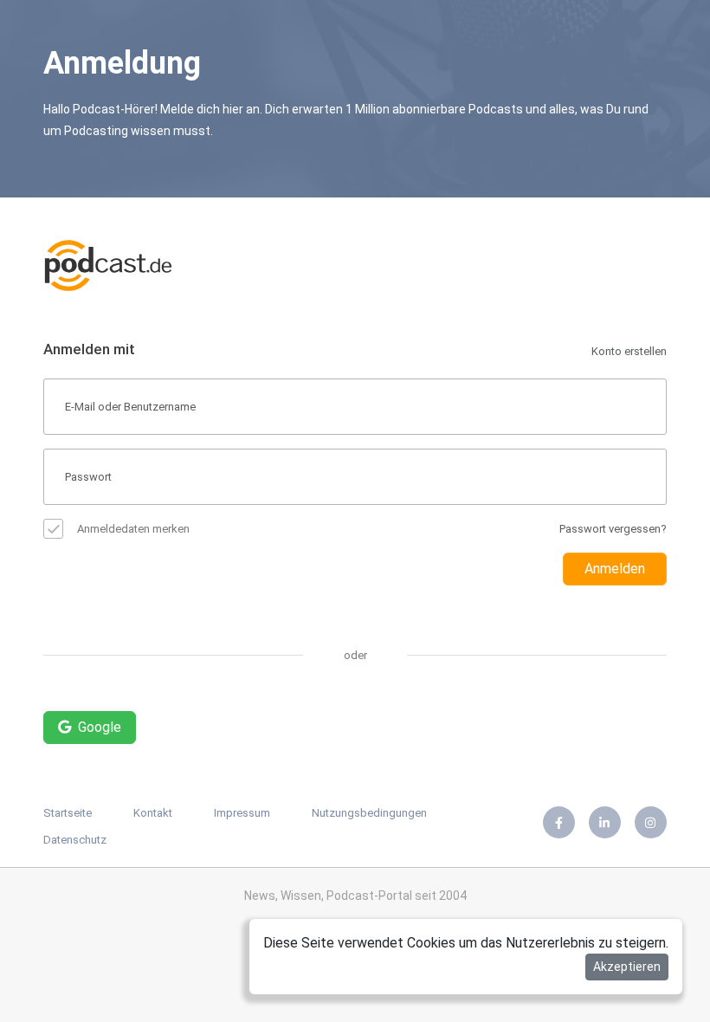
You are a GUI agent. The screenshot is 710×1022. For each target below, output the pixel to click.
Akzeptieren (627, 966)
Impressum (242, 812)
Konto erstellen (629, 351)
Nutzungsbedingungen (369, 812)
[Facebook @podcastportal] (559, 822)
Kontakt (152, 812)
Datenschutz (74, 839)
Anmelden (614, 568)
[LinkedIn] (605, 822)
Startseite (67, 812)
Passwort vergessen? (613, 528)
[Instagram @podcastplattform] (651, 822)
